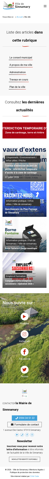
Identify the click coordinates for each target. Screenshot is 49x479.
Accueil (20, 17)
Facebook (24, 358)
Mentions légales (36, 470)
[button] (24, 418)
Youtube (24, 323)
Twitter (25, 376)
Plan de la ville (17, 86)
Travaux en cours (18, 79)
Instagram (24, 341)
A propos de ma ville (20, 64)
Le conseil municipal (20, 57)
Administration (17, 72)
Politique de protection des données (25, 472)
